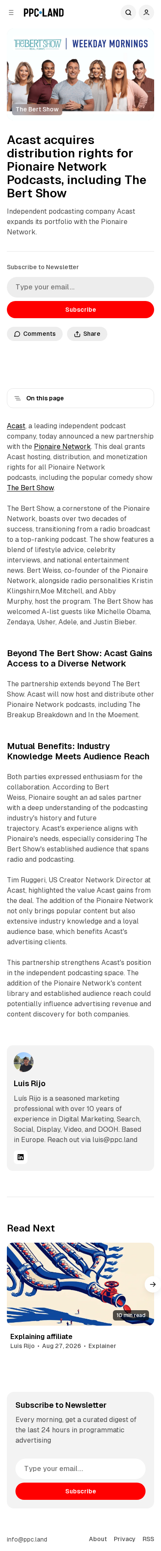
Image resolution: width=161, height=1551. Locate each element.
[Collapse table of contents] (17, 398)
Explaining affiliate (41, 1337)
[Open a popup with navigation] (11, 12)
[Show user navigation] (146, 12)
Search (128, 12)
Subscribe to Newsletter (43, 267)
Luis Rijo (30, 1083)
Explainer (102, 1345)
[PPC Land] (43, 12)
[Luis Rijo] (23, 1062)
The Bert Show (30, 488)
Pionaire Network (62, 446)
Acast (16, 426)
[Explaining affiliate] (80, 1284)
